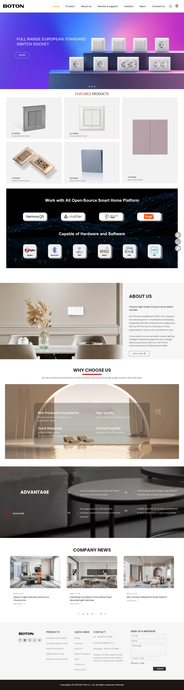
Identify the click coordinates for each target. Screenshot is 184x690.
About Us (86, 6)
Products (78, 643)
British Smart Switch (55, 648)
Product (70, 6)
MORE (27, 59)
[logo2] (31, 634)
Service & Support (108, 6)
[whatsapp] (178, 248)
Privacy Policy (80, 669)
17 (101, 614)
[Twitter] (30, 640)
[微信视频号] (178, 242)
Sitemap (119, 684)
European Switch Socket (57, 643)
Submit (160, 669)
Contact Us (158, 6)
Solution (128, 6)
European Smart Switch (56, 638)
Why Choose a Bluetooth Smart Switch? (147, 597)
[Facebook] (20, 640)
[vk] (39, 640)
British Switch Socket (55, 654)
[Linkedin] (25, 640)
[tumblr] (35, 640)
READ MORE (138, 353)
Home (56, 6)
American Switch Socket (57, 659)
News (143, 6)
